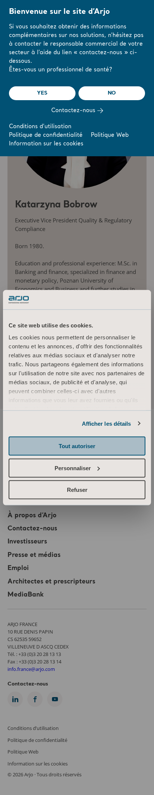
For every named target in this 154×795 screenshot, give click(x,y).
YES (42, 93)
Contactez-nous (74, 111)
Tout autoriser (77, 446)
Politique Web (110, 135)
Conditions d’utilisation (40, 127)
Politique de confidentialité (46, 135)
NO (112, 93)
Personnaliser (73, 468)
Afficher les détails (106, 423)
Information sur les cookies (46, 144)
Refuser (77, 490)
